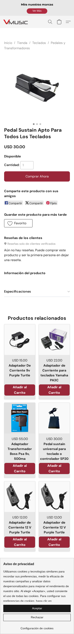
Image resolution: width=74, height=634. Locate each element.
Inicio (8, 43)
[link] (37, 627)
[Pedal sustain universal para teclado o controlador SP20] (54, 418)
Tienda (22, 43)
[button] (37, 11)
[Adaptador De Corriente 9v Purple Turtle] (19, 339)
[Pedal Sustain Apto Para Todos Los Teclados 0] (37, 88)
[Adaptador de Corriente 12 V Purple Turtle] (19, 496)
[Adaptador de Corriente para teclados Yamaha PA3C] (54, 339)
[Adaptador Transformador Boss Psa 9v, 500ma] (19, 418)
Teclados (39, 43)
